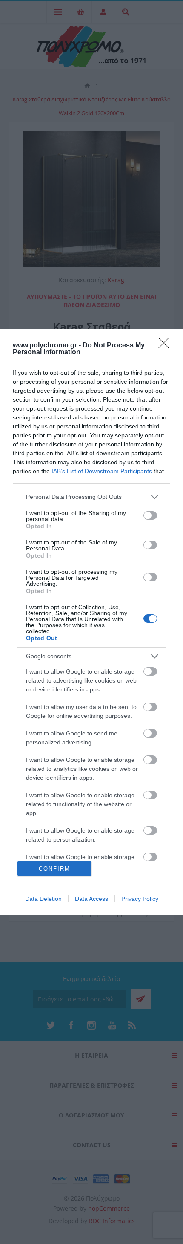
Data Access (91, 898)
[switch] (150, 515)
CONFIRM (54, 868)
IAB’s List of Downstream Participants (101, 471)
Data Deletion (43, 898)
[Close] (166, 346)
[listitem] (91, 496)
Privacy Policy (139, 898)
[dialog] (91, 622)
